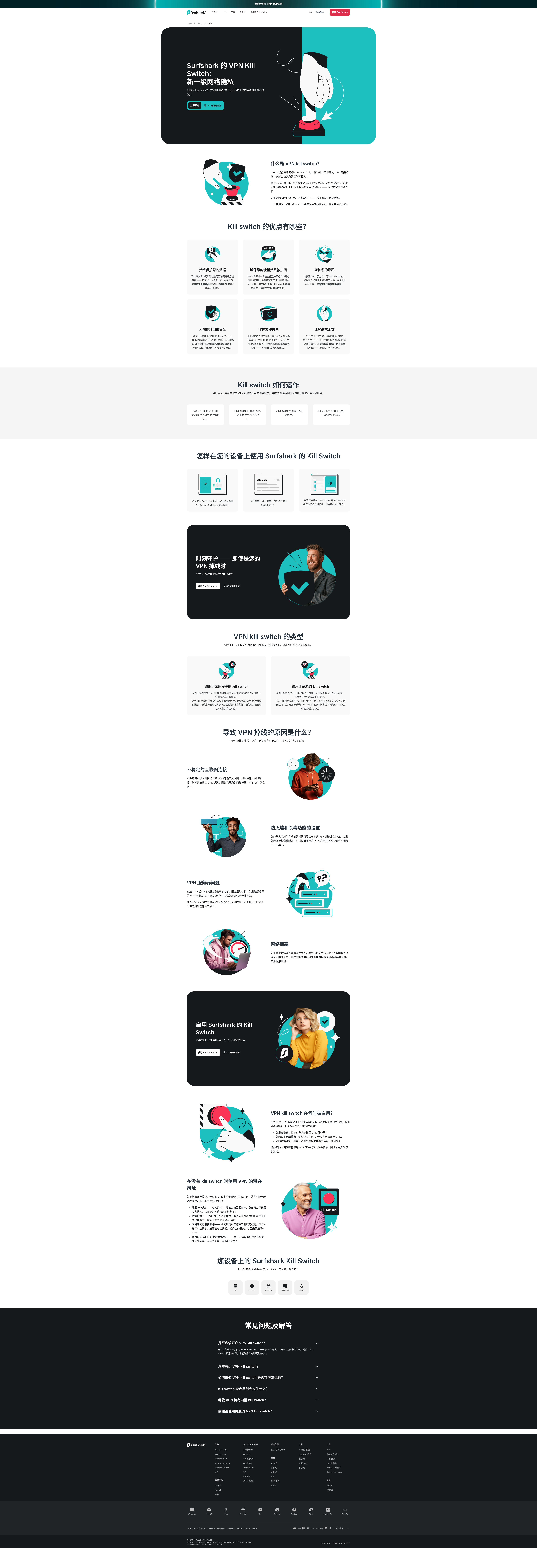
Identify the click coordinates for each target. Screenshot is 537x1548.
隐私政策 (337, 1543)
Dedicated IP (248, 1468)
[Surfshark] (196, 12)
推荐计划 (302, 1468)
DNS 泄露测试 (332, 1463)
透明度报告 (275, 1481)
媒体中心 (274, 1468)
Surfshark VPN (221, 1450)
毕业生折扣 (303, 1463)
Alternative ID (220, 1454)
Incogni (218, 1485)
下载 (233, 12)
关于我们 (274, 1463)
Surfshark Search (222, 1468)
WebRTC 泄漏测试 (334, 1468)
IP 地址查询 (331, 1459)
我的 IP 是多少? (332, 1454)
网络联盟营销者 (304, 1450)
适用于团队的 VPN (259, 12)
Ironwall (218, 1490)
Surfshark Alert (221, 1459)
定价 (225, 12)
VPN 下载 (246, 1477)
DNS (328, 1450)
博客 (272, 1477)
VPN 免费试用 (248, 1481)
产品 (213, 12)
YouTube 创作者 (305, 1454)
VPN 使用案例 (248, 1459)
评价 (244, 1472)
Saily (217, 1494)
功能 (198, 24)
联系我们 (274, 1485)
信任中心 (274, 1472)
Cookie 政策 (325, 1543)
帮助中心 (330, 1485)
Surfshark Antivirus (222, 1463)
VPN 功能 (246, 1454)
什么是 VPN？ (248, 1450)
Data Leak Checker (334, 1472)
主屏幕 (189, 24)
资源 (241, 12)
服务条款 (346, 1543)
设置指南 (330, 1490)
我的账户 (320, 12)
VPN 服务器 (247, 1463)
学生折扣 (302, 1459)
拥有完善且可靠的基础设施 (236, 902)
